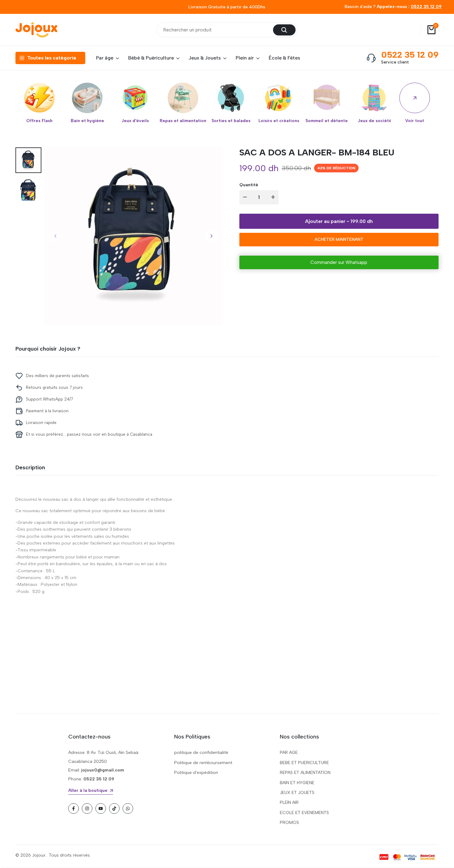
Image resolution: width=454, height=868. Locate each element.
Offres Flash (39, 120)
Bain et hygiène (87, 120)
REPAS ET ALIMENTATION (305, 772)
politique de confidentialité (201, 752)
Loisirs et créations (279, 120)
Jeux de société (375, 120)
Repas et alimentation (183, 120)
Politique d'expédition (196, 772)
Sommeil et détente (326, 120)
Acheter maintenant (339, 239)
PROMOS (289, 822)
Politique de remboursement (203, 762)
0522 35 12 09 (426, 6)
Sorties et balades (231, 120)
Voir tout (414, 120)
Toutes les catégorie (51, 58)
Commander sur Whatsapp (338, 262)
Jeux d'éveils (135, 120)
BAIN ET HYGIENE (297, 782)
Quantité (248, 184)
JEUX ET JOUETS (297, 792)
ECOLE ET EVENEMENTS (304, 812)
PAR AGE (289, 752)
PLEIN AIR (289, 802)
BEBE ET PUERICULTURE (304, 762)
